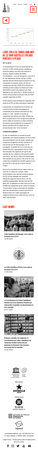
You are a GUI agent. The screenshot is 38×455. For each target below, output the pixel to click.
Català (14, 4)
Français (20, 4)
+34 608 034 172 (27, 433)
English (31, 4)
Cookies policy (30, 439)
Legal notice (7, 439)
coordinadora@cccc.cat (12, 433)
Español (25, 4)
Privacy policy (17, 439)
